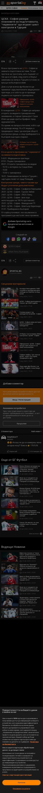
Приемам (21, 782)
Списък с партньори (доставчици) (17, 775)
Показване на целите (21, 788)
